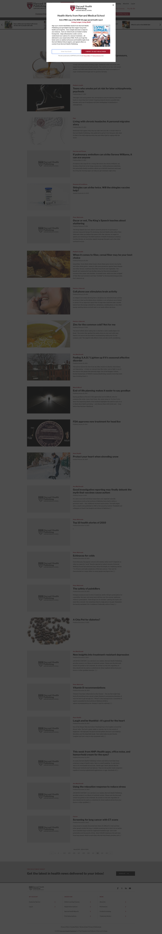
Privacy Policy (87, 55)
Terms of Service (97, 55)
